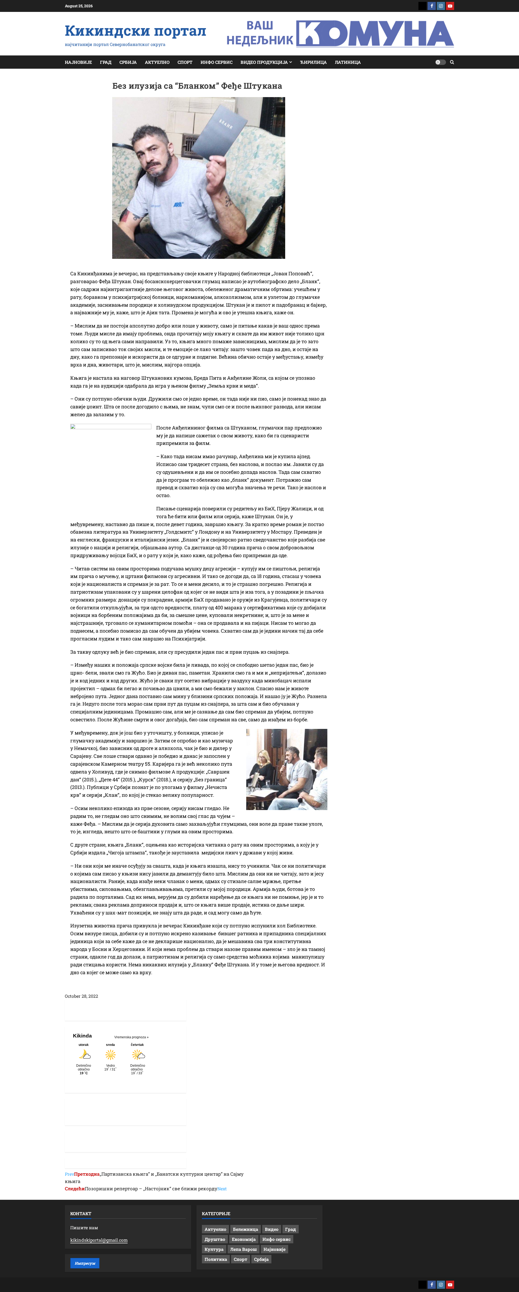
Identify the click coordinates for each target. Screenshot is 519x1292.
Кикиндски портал (136, 30)
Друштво (215, 1239)
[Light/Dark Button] (440, 62)
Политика (216, 1259)
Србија (128, 62)
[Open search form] (452, 62)
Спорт (185, 62)
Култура (214, 1249)
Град (105, 62)
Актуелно (157, 62)
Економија (244, 1239)
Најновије (78, 62)
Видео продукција (264, 62)
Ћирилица (313, 62)
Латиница (348, 62)
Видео (271, 1229)
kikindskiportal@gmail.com (99, 1240)
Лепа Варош (243, 1249)
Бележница (245, 1229)
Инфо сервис (216, 62)
